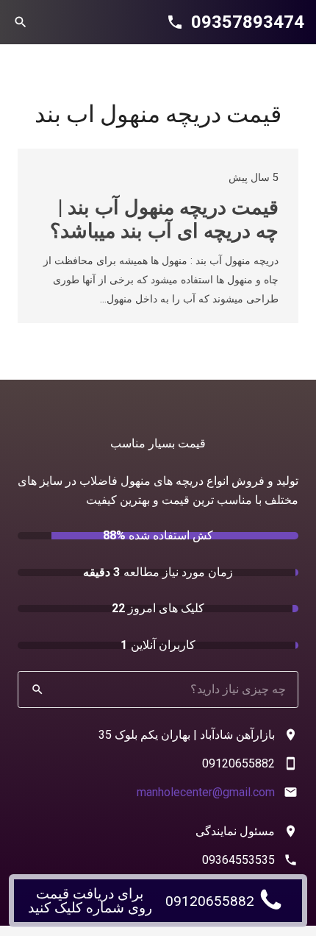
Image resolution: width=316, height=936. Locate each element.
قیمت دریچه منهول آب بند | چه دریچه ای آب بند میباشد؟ (164, 220)
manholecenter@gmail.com (206, 792)
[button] (20, 22)
